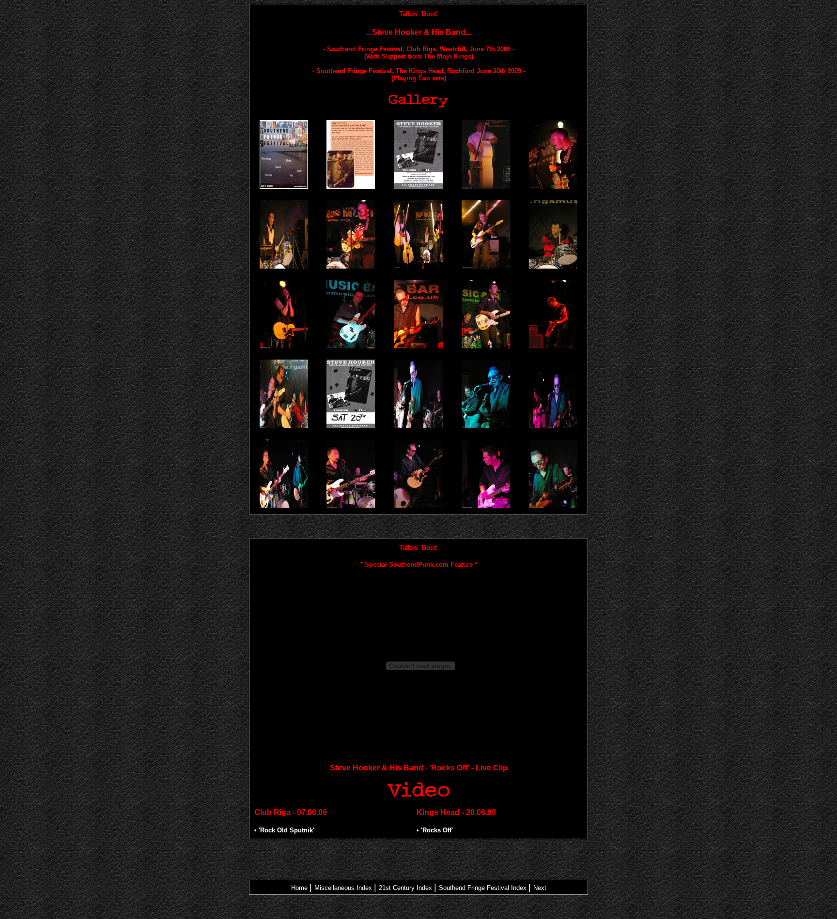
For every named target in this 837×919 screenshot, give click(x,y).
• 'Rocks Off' (435, 830)
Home (299, 887)
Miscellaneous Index (343, 887)
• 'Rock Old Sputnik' (284, 830)
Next (539, 887)
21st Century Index (405, 887)
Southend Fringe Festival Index (483, 887)
